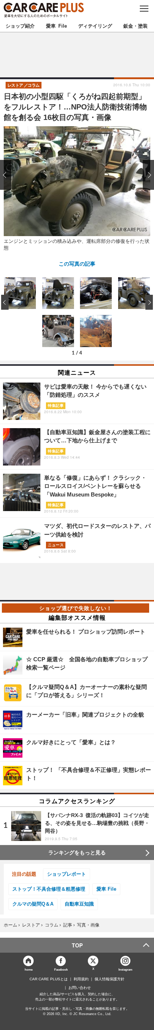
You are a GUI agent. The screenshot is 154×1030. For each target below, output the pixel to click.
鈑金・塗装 (135, 25)
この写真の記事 (77, 263)
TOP (77, 945)
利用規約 (81, 979)
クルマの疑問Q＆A (32, 904)
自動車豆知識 (79, 904)
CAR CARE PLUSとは (49, 979)
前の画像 (7, 174)
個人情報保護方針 (109, 979)
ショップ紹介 (20, 25)
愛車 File (56, 25)
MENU (144, 8)
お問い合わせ (79, 988)
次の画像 (146, 174)
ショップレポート (66, 874)
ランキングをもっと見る (77, 853)
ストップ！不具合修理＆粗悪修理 (48, 889)
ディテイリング (95, 25)
